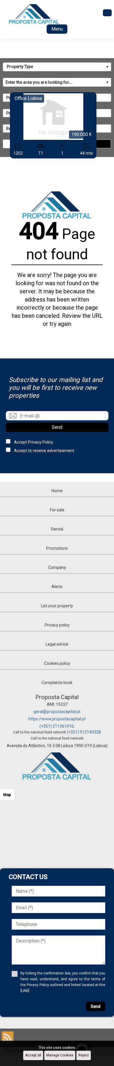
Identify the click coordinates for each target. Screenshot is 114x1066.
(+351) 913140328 (84, 732)
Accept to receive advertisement (44, 450)
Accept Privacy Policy (33, 442)
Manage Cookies (59, 1055)
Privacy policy (57, 625)
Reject (83, 1055)
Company (57, 567)
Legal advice (57, 644)
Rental (57, 529)
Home (57, 490)
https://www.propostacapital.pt (57, 719)
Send (57, 427)
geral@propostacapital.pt (57, 711)
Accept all (33, 1055)
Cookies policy (57, 663)
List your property (57, 605)
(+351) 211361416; (57, 726)
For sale (57, 510)
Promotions (57, 548)
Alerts (57, 586)
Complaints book (57, 682)
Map (7, 794)
